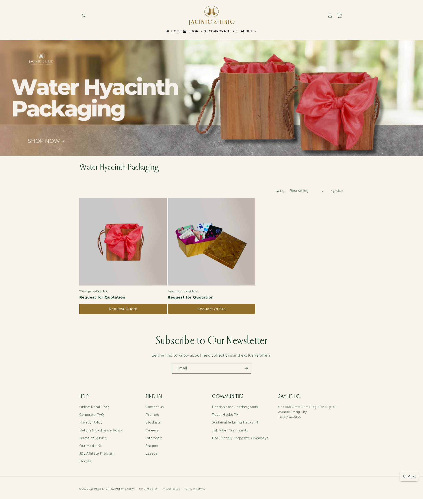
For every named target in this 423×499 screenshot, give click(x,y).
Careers (152, 430)
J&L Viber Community (230, 430)
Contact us (155, 407)
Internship (154, 438)
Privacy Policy (90, 422)
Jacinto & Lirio (98, 488)
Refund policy (148, 488)
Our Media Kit (90, 446)
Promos (152, 415)
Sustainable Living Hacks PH (236, 422)
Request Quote (123, 309)
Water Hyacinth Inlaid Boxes (183, 291)
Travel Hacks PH (225, 415)
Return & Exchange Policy (101, 430)
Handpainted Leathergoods (235, 407)
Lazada (152, 454)
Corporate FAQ (91, 415)
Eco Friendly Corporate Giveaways (240, 438)
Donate (85, 461)
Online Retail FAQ (94, 407)
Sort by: (280, 190)
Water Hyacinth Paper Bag (93, 291)
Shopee (152, 446)
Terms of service (194, 488)
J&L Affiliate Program (97, 454)
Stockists (153, 422)
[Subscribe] (246, 368)
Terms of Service (93, 438)
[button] (84, 16)
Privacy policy (171, 488)
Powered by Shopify (122, 488)
